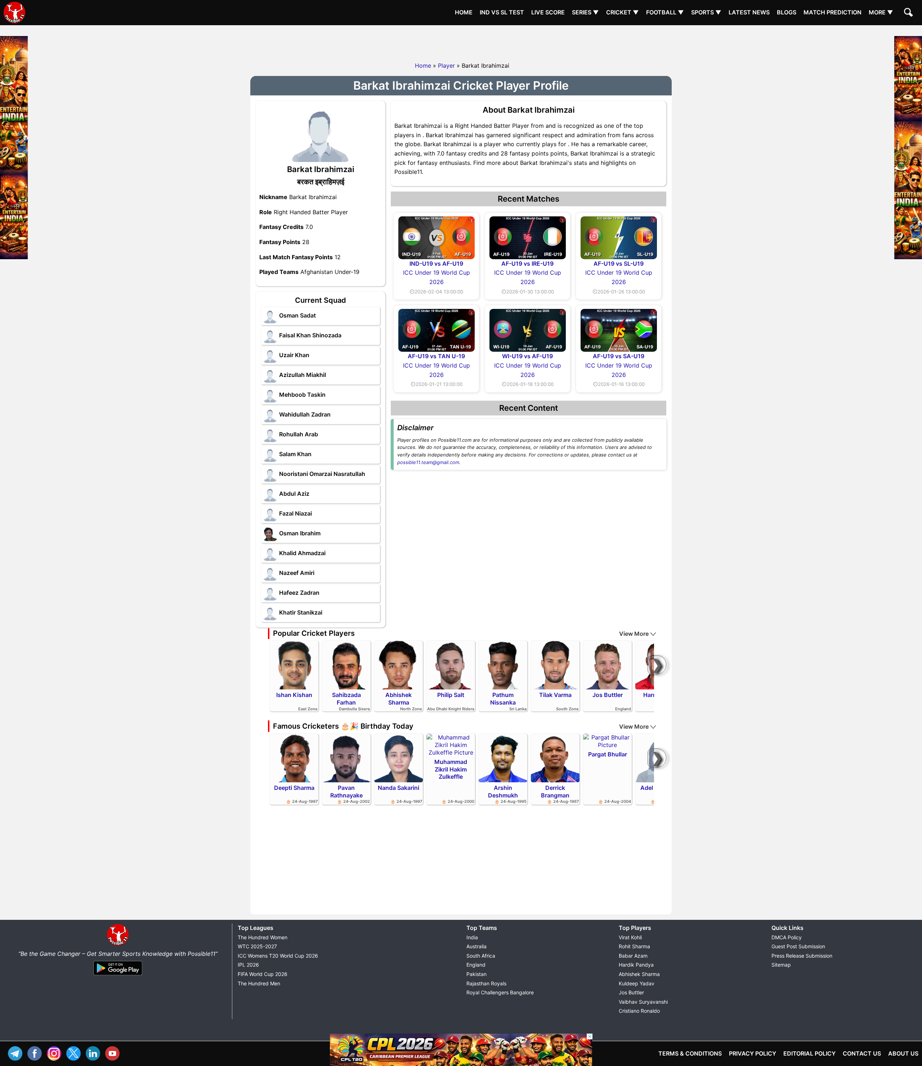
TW (75, 1052)
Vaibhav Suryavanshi (643, 1002)
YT (114, 1052)
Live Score (548, 12)
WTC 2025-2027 (257, 946)
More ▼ (881, 12)
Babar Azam (633, 956)
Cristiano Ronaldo (639, 1011)
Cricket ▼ (622, 12)
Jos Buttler (631, 992)
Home (464, 12)
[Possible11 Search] (909, 13)
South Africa (480, 956)
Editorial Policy (809, 1053)
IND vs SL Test (502, 12)
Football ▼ (665, 12)
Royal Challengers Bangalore (500, 992)
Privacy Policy (752, 1053)
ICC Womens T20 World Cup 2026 (278, 956)
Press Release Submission (801, 956)
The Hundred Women (262, 937)
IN (95, 1052)
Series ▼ (585, 12)
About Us (903, 1053)
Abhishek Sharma (639, 974)
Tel (17, 1052)
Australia (476, 946)
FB (36, 1052)
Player (446, 65)
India (472, 937)
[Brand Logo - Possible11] (117, 944)
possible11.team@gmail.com (428, 462)
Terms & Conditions (690, 1053)
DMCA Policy (786, 937)
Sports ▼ (706, 12)
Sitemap (781, 965)
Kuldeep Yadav (636, 983)
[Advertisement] (461, 41)
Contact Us (862, 1053)
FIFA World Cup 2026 (262, 974)
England (475, 965)
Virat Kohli (630, 937)
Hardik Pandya (636, 965)
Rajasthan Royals (486, 983)
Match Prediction (832, 12)
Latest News (749, 12)
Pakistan (476, 974)
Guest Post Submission (798, 946)
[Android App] (117, 975)
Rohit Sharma (634, 946)
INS (56, 1052)
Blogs (786, 12)
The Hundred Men (259, 983)
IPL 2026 (248, 965)
